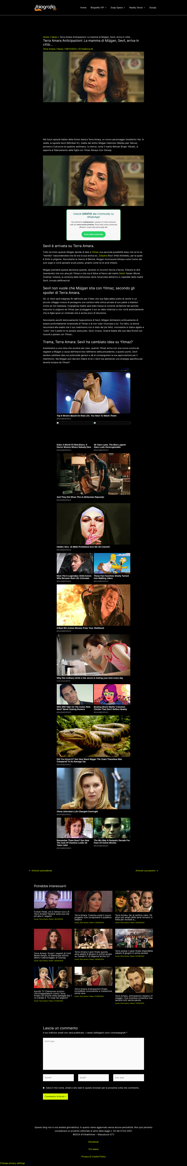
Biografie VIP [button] (97, 7)
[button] (105, 7)
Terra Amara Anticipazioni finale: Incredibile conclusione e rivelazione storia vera (93, 991)
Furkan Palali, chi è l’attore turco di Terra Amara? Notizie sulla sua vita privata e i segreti (51, 913)
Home (83, 7)
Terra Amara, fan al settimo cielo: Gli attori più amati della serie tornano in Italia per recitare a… (134, 917)
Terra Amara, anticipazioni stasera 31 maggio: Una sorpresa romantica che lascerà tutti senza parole (134, 998)
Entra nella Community (93, 234)
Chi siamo (94, 1149)
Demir (122, 273)
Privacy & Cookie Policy (93, 1156)
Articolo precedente (40, 870)
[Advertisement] (93, 122)
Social (36, 919)
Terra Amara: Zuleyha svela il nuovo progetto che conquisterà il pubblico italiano (93, 917)
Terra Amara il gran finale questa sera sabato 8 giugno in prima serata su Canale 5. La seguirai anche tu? (93, 954)
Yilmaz (95, 252)
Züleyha (103, 255)
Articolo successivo (147, 870)
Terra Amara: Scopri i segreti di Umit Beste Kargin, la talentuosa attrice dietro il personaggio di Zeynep (52, 955)
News (60, 49)
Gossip (152, 7)
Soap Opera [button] (117, 7)
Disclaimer (93, 1142)
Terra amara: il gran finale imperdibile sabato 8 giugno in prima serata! (134, 952)
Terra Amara (49, 49)
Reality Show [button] (136, 7)
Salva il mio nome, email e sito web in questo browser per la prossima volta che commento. (92, 1088)
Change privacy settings (12, 1163)
